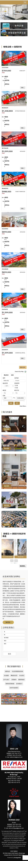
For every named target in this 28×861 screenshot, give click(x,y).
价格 (4, 395)
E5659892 (5, 229)
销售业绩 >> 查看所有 (12, 47)
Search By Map (19, 371)
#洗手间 (16, 390)
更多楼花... (23, 566)
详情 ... (22, 87)
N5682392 (5, 188)
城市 (4, 378)
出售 (16, 385)
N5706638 (5, 148)
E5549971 (5, 349)
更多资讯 (6, 429)
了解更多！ (8, 622)
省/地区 (16, 378)
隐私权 (16, 851)
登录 (11, 851)
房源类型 (16, 383)
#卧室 (4, 390)
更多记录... (23, 367)
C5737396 (5, 67)
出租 (16, 387)
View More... (23, 406)
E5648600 (5, 269)
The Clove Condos (8, 557)
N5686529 (5, 108)
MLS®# (6, 375)
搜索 (12, 375)
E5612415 (5, 309)
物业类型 (5, 383)
